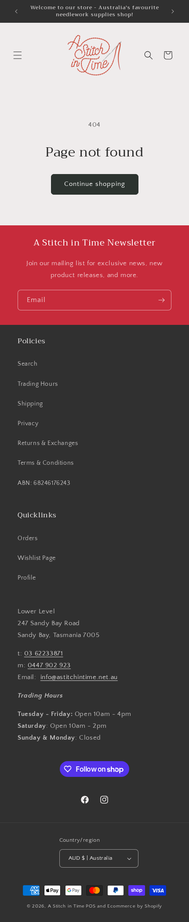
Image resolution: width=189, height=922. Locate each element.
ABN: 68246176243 (44, 483)
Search (28, 363)
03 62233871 (43, 653)
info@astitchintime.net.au (79, 677)
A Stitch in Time (66, 906)
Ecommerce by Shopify (134, 906)
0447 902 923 (49, 665)
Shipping (30, 403)
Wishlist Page (37, 558)
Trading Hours (38, 384)
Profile (27, 577)
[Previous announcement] (16, 11)
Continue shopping (94, 184)
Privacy (28, 423)
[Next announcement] (172, 11)
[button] (17, 55)
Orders (28, 538)
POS (90, 906)
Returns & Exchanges (48, 443)
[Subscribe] (161, 300)
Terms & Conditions (46, 462)
